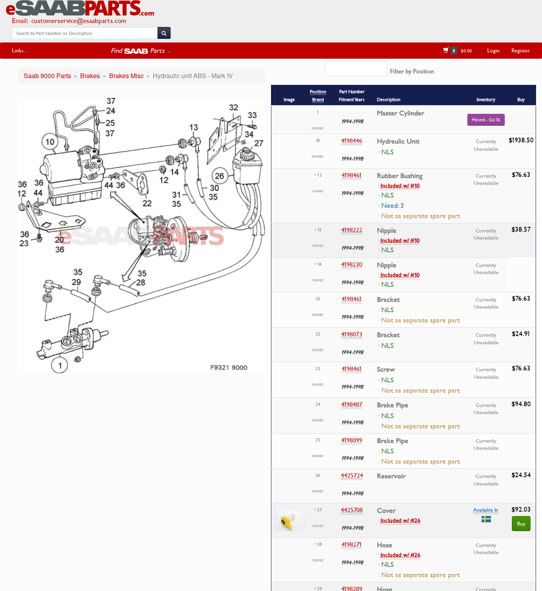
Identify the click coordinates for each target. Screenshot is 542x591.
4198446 (351, 140)
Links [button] (17, 50)
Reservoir (391, 476)
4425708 (352, 509)
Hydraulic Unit (398, 141)
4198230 (351, 264)
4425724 (352, 475)
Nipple (386, 230)
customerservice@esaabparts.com (78, 20)
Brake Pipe (392, 405)
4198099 (351, 440)
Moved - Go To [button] (486, 119)
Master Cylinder (400, 113)
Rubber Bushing (400, 176)
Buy (521, 523)
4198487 (351, 404)
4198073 (351, 334)
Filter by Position (412, 71)
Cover (386, 510)
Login (493, 50)
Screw (386, 369)
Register (520, 50)
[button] (140, 50)
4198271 (352, 544)
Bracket (388, 299)
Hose (384, 545)
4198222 (351, 229)
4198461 (352, 175)
